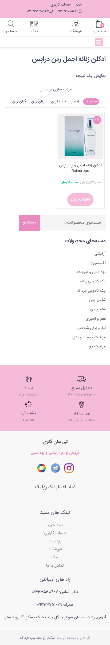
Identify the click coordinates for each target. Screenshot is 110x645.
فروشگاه (55, 549)
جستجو (29, 222)
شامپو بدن (97, 300)
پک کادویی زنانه (93, 281)
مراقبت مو (97, 346)
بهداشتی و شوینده (91, 272)
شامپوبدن (98, 309)
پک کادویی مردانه (91, 290)
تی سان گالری (55, 442)
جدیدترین (58, 101)
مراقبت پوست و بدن (89, 337)
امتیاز (75, 101)
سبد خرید (55, 525)
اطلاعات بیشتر (80, 200)
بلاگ (55, 557)
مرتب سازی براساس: (55, 89)
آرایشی (100, 253)
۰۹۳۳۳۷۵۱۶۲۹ (67, 11)
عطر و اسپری (96, 318)
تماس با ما (55, 565)
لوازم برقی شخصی (91, 328)
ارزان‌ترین (38, 101)
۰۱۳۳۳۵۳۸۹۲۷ (37, 11)
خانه (79, 5)
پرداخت (55, 541)
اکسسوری (97, 263)
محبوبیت (91, 101)
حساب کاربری (60, 5)
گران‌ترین (19, 101)
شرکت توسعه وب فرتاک (38, 638)
